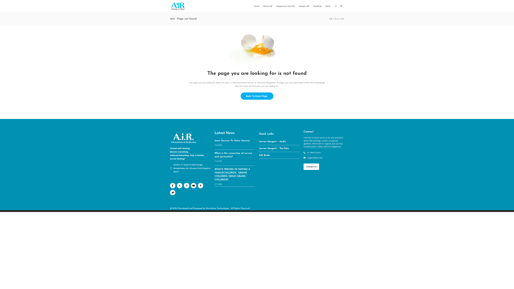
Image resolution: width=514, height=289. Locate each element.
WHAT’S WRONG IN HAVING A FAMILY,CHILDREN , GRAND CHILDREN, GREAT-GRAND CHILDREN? (232, 174)
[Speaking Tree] (172, 192)
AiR (330, 19)
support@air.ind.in (315, 157)
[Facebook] (172, 185)
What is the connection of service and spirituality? (233, 155)
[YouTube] (193, 185)
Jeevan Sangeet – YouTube (274, 148)
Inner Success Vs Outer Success (232, 141)
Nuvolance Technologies (218, 208)
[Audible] (200, 185)
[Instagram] (186, 185)
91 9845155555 (314, 152)
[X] (179, 185)
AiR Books (264, 155)
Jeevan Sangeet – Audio (272, 141)
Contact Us (311, 166)
